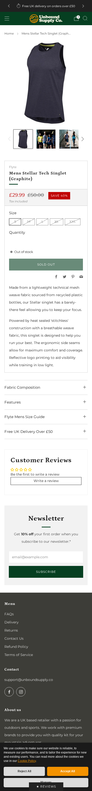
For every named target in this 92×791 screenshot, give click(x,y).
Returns (11, 630)
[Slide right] (82, 139)
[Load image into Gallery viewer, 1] (23, 139)
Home (9, 33)
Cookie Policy (27, 761)
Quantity (17, 232)
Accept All (67, 771)
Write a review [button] (46, 481)
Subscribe (46, 572)
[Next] (83, 6)
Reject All (24, 771)
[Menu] (6, 18)
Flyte (12, 167)
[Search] (85, 18)
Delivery (11, 622)
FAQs (9, 614)
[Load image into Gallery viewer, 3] (69, 139)
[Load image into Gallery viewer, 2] (46, 139)
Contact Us (14, 638)
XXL (72, 221)
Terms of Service (18, 655)
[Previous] (9, 6)
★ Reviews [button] (46, 786)
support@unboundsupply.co (28, 679)
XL (56, 221)
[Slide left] (10, 139)
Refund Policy (16, 646)
